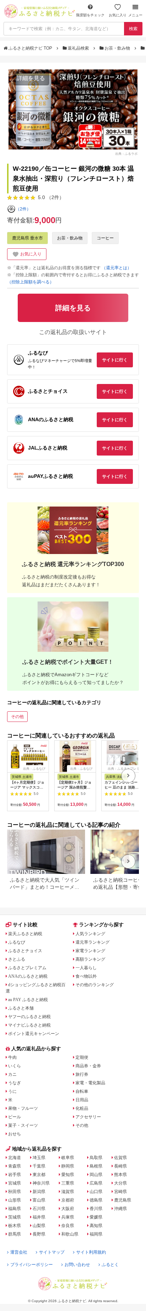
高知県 (96, 1226)
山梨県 (39, 1226)
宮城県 (14, 1183)
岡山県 (96, 1174)
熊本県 (120, 1174)
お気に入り (118, 15)
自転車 (81, 1091)
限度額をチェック (90, 15)
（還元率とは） (116, 267)
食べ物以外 (86, 976)
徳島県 (96, 1200)
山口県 (96, 1191)
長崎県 (120, 1166)
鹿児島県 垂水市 (27, 238)
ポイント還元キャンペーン (33, 1034)
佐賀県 (120, 1157)
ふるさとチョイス (25, 951)
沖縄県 (120, 1209)
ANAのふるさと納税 (27, 976)
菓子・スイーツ (23, 1125)
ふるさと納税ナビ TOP (30, 48)
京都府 (67, 1200)
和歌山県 (69, 1234)
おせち (14, 1134)
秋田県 (14, 1191)
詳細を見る (31, 78)
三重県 (67, 1183)
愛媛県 (96, 1217)
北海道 (14, 1157)
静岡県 (67, 1166)
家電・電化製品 (90, 1083)
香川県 (96, 1209)
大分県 (120, 1183)
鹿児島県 (122, 1200)
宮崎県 (120, 1191)
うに (12, 1091)
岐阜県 (67, 1157)
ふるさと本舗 (21, 1008)
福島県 (14, 1209)
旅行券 (81, 1074)
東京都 (39, 1174)
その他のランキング (94, 985)
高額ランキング (90, 959)
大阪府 (67, 1209)
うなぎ (14, 1083)
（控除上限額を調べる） (30, 281)
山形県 (14, 1200)
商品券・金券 (88, 1066)
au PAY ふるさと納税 (28, 1000)
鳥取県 (96, 1157)
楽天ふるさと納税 (25, 934)
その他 (17, 716)
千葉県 (39, 1166)
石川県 (39, 1209)
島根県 (96, 1166)
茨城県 (14, 1217)
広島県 (96, 1183)
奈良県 (67, 1226)
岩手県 (14, 1174)
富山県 (39, 1200)
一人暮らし (86, 968)
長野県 (39, 1234)
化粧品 (81, 1108)
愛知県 (67, 1174)
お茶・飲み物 (117, 48)
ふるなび (16, 942)
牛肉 (12, 1057)
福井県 (39, 1217)
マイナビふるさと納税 (29, 1025)
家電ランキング (90, 951)
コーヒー (105, 238)
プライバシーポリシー (31, 1264)
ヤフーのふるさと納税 (29, 1017)
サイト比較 (25, 924)
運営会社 (18, 1252)
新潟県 (39, 1191)
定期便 (81, 1057)
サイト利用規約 (91, 1252)
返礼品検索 (78, 48)
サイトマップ (51, 1252)
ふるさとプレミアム (27, 968)
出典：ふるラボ (126, 153)
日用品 (81, 1100)
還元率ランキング (92, 942)
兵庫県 (67, 1217)
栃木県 (14, 1226)
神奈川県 (41, 1183)
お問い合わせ (77, 1264)
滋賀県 (67, 1191)
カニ (12, 1074)
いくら (14, 1066)
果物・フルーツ (23, 1108)
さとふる (16, 959)
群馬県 (14, 1234)
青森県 (14, 1166)
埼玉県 (39, 1157)
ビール (14, 1117)
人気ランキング (90, 934)
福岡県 (96, 1234)
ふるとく (110, 1264)
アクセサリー (88, 1117)
